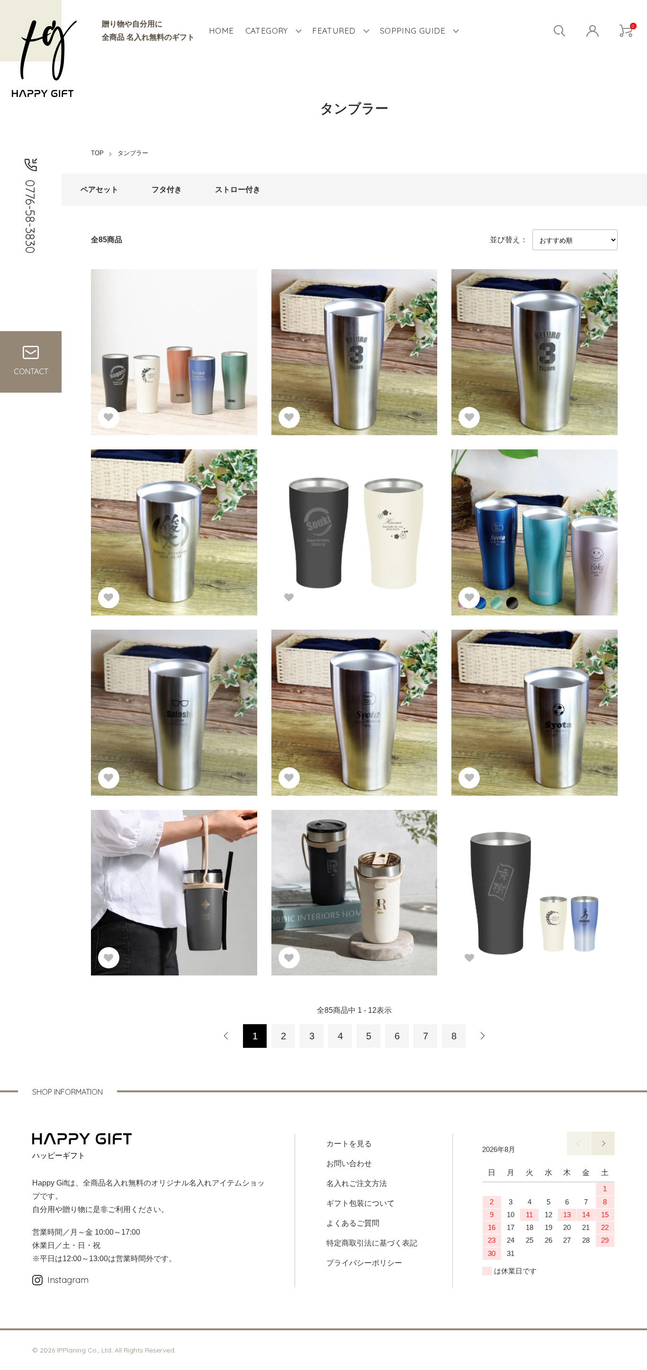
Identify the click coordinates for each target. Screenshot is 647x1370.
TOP (97, 153)
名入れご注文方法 (356, 1183)
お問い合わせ (349, 1163)
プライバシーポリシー (364, 1263)
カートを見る (349, 1144)
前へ (579, 1143)
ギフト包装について (360, 1203)
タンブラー (132, 153)
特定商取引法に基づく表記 (371, 1243)
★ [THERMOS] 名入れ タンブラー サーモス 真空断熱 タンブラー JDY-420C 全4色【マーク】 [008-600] (531, 521)
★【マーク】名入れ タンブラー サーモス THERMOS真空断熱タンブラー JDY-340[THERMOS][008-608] (534, 701)
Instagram (68, 1279)
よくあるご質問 (352, 1223)
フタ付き (167, 189)
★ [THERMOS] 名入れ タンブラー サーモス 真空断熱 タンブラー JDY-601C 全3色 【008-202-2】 (531, 881)
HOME (221, 30)
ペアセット (99, 189)
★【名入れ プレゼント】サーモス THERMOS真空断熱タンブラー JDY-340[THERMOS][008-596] (173, 521)
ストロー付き (238, 189)
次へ (482, 1036)
